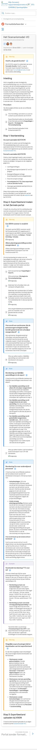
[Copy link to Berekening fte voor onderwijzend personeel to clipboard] (15, 468)
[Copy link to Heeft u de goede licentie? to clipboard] (27, 61)
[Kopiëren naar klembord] (30, 37)
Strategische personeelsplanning (13, 19)
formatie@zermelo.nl (20, 70)
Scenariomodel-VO (9, 150)
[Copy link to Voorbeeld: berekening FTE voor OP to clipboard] (10, 570)
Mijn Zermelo (13, 2)
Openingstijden (22, 7)
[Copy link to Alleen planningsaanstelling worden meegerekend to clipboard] (18, 245)
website (27, 195)
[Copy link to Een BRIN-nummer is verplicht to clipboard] (8, 226)
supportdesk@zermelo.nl (17, 5)
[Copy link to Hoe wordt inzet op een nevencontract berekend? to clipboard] (14, 539)
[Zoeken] (3, 12)
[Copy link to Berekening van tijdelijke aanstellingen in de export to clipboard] (26, 375)
